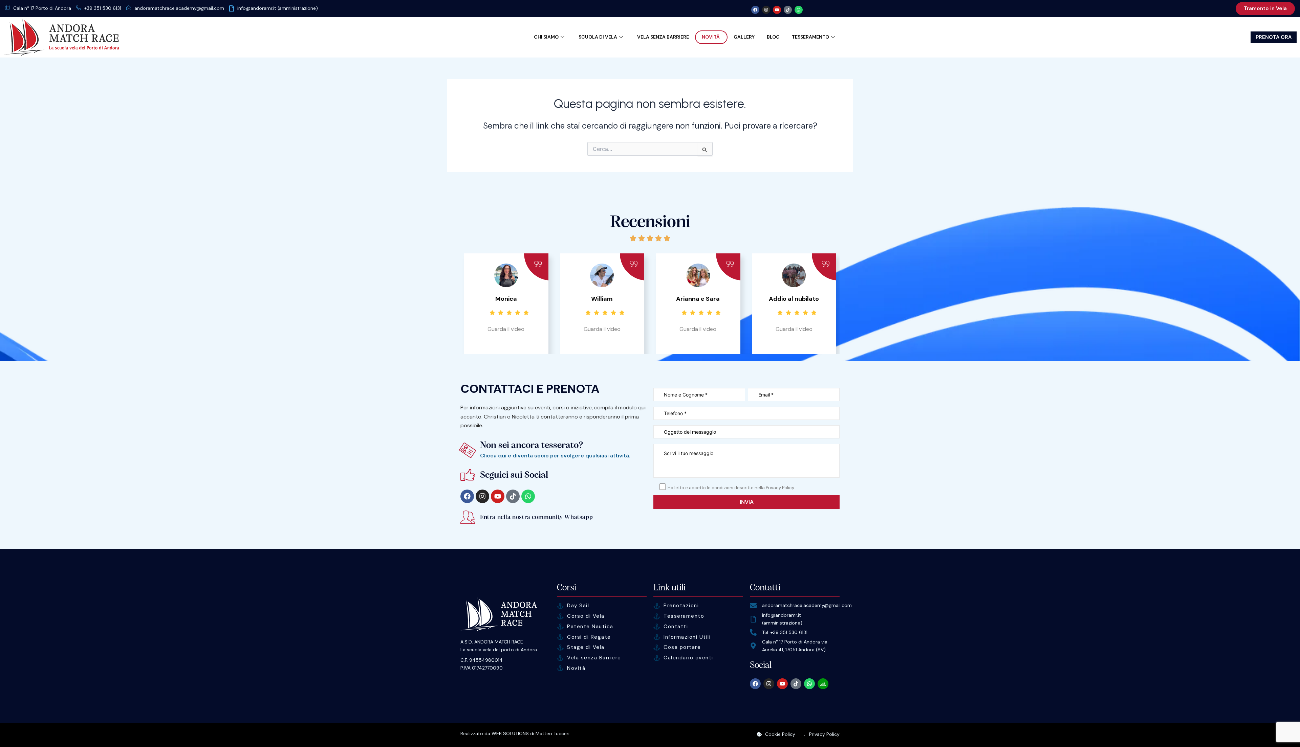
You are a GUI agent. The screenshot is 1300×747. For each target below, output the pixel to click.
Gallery (744, 37)
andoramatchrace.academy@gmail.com (179, 8)
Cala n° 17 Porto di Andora (42, 8)
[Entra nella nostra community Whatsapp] (467, 517)
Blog (773, 37)
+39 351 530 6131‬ (102, 8)
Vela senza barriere (663, 37)
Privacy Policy (824, 734)
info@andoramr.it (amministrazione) (277, 8)
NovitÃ (711, 37)
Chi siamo (546, 37)
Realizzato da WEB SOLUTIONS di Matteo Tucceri (514, 733)
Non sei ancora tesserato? (531, 445)
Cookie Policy (780, 734)
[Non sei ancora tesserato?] (467, 450)
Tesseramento (810, 37)
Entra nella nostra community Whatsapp (536, 517)
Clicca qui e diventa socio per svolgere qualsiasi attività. (555, 455)
